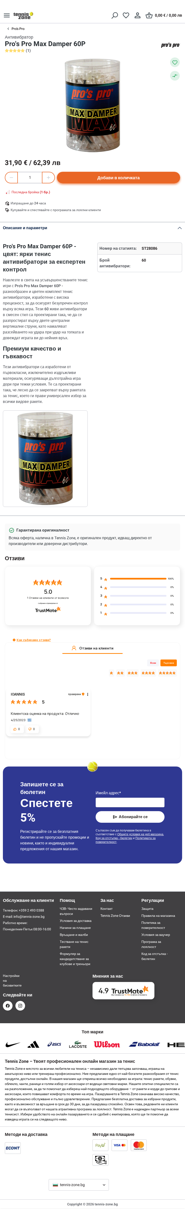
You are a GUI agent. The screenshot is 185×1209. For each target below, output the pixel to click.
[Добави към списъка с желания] (175, 62)
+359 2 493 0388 (31, 910)
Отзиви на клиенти (48, 598)
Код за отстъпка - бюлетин (114, 838)
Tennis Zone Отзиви (115, 916)
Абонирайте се (133, 817)
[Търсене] (114, 15)
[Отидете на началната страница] (23, 15)
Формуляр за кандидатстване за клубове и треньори (75, 959)
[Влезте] (137, 15)
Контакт (106, 909)
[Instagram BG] (20, 1006)
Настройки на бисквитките (8, 980)
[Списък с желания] (126, 15)
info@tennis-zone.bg (29, 917)
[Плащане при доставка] (100, 1160)
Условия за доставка (76, 921)
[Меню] (7, 15)
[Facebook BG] (8, 1006)
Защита (147, 909)
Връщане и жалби (74, 935)
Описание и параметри (25, 228)
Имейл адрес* (108, 793)
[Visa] (119, 1145)
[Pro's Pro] (170, 45)
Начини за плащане (75, 928)
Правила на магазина (158, 916)
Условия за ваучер (155, 935)
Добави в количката (118, 177)
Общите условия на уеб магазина (140, 834)
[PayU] (100, 1145)
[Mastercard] (139, 1145)
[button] (14, 640)
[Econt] (13, 1148)
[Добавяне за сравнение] (175, 76)
